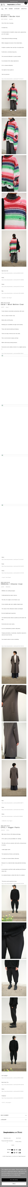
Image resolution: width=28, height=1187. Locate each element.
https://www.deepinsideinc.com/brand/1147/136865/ (13, 279)
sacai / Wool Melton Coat (12, 304)
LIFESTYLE (24, 8)
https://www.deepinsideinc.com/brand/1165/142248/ (13, 883)
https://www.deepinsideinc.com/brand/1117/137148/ (13, 286)
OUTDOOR (17, 8)
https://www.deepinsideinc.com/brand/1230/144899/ (13, 293)
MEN (6, 8)
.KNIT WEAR (4, 19)
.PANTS (3, 830)
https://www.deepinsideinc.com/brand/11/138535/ (12, 816)
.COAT (2, 307)
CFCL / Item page (6, 1102)
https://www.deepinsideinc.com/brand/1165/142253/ (13, 1084)
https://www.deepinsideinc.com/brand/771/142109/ (12, 559)
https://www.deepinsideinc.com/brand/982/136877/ (12, 802)
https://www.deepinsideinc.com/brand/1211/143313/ (13, 646)
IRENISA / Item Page (7, 820)
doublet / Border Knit (10, 16)
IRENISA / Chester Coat (12, 584)
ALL (2, 8)
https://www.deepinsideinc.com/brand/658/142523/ (12, 353)
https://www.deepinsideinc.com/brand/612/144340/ (12, 1091)
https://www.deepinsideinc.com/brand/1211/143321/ (13, 809)
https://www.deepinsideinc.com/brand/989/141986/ (12, 1077)
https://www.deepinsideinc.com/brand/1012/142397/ (13, 566)
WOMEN (11, 8)
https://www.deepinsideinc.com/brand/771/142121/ (12, 78)
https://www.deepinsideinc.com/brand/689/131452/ (12, 273)
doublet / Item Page (7, 297)
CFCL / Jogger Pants (10, 827)
